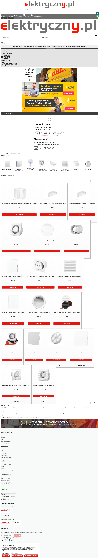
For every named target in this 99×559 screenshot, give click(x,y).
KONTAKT (84, 47)
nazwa (6, 178)
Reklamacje (3, 468)
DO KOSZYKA (19, 214)
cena (9, 178)
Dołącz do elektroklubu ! (6, 441)
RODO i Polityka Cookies (6, 464)
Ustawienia (6, 555)
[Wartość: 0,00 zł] (2, 43)
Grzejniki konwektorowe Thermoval (8, 496)
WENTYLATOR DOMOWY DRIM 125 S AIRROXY (12, 348)
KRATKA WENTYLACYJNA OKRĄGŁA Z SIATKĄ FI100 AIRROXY (47, 240)
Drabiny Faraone (4, 497)
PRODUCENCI (28, 47)
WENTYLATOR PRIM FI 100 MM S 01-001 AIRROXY (43, 385)
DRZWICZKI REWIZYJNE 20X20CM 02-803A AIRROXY (81, 348)
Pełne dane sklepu (4, 452)
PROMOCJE (46, 47)
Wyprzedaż (3, 437)
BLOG (63, 47)
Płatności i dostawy (4, 453)
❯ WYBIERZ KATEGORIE (50, 48)
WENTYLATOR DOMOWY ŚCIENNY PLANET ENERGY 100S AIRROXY (16, 240)
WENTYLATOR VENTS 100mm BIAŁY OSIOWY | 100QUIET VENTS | (16, 385)
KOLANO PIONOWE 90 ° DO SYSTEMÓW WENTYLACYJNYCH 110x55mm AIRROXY (19, 203)
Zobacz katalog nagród (5, 443)
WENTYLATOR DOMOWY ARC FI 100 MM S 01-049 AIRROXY (76, 240)
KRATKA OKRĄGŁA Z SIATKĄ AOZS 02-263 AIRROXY (39, 312)
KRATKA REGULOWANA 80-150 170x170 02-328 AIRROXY (70, 276)
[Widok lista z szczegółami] (6, 176)
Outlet (2, 439)
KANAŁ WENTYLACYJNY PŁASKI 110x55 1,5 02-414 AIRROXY (53, 203)
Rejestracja (11, 18)
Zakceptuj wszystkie (31, 555)
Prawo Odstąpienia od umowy (7, 469)
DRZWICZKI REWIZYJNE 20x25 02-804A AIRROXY (12, 276)
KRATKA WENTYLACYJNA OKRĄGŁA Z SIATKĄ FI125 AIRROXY (66, 312)
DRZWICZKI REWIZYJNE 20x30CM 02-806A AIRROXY (13, 312)
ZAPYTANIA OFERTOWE (73, 47)
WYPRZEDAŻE (56, 47)
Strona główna (4, 153)
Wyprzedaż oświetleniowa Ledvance (8, 493)
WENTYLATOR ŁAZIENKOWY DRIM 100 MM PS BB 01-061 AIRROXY (40, 276)
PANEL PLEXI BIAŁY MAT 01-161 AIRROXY (34, 348)
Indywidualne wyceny (5, 499)
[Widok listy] (7, 176)
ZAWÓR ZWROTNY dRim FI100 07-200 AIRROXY (56, 348)
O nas (2, 450)
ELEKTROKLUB (37, 47)
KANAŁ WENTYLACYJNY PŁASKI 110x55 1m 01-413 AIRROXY (82, 203)
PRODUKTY (5, 51)
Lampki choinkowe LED (5, 494)
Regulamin (3, 466)
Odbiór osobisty (4, 455)
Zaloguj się (4, 18)
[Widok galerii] (4, 176)
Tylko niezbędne (17, 555)
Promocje (2, 435)
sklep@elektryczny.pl (8, 481)
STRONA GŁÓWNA (17, 47)
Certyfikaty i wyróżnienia (6, 457)
